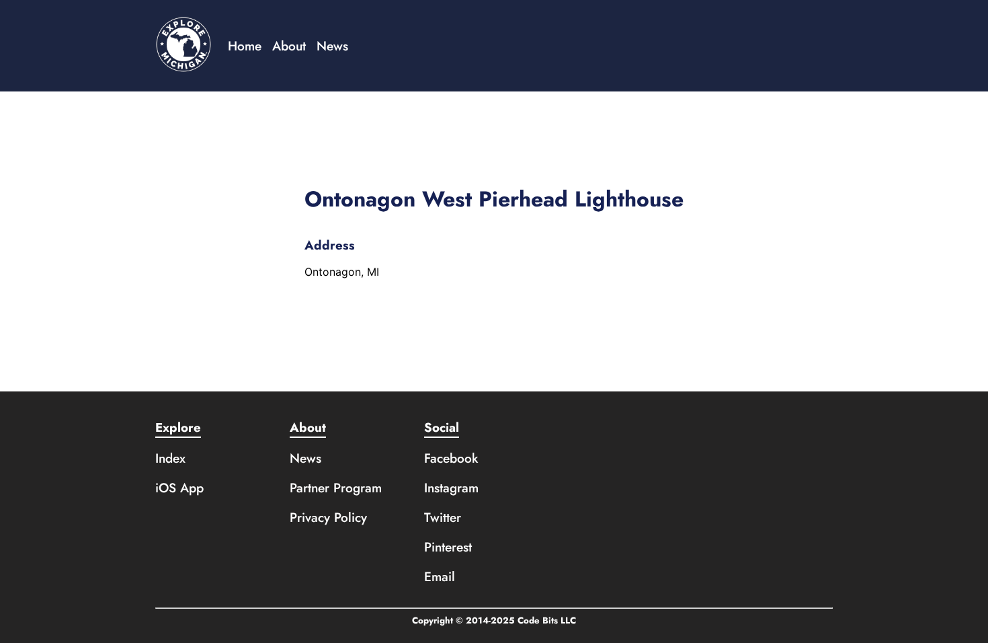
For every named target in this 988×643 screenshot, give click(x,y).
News (332, 45)
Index (170, 458)
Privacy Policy (328, 517)
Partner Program (336, 487)
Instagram (451, 487)
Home (244, 45)
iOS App (179, 487)
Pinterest (448, 546)
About (289, 45)
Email (439, 576)
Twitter (442, 517)
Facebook (451, 458)
